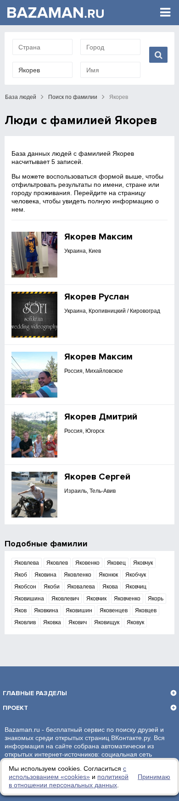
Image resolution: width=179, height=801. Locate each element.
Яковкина (46, 610)
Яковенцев (114, 610)
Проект (15, 708)
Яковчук (143, 563)
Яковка (52, 622)
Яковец (116, 563)
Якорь (155, 598)
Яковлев (57, 563)
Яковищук (106, 622)
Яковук (135, 622)
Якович (77, 622)
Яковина (45, 575)
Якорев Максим (98, 236)
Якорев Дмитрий (100, 416)
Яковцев (146, 610)
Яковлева (26, 563)
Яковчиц (135, 586)
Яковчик (96, 598)
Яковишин (79, 610)
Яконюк (108, 575)
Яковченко (127, 598)
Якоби (52, 586)
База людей (20, 97)
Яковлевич (65, 598)
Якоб (20, 575)
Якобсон (25, 586)
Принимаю (154, 776)
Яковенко (87, 563)
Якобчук (135, 575)
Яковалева (81, 586)
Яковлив (25, 622)
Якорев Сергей (97, 476)
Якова (110, 586)
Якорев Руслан (96, 296)
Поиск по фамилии (72, 97)
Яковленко (77, 575)
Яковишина (29, 598)
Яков (20, 610)
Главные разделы (35, 693)
